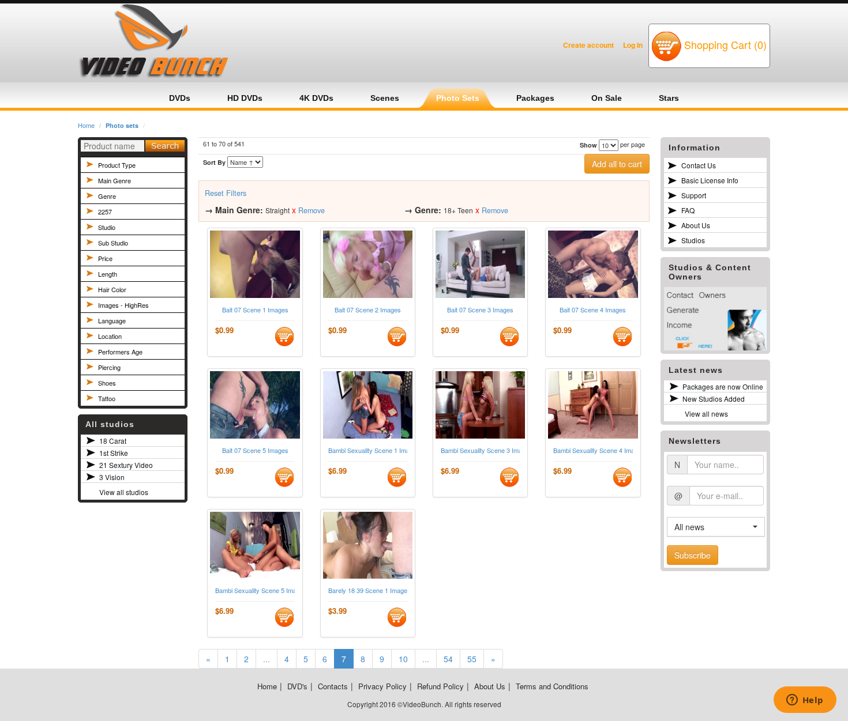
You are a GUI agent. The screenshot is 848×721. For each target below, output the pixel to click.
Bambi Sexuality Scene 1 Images (367, 450)
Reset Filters (225, 193)
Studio (106, 227)
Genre (107, 196)
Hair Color (112, 289)
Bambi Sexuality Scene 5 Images (254, 590)
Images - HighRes (123, 304)
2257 (105, 211)
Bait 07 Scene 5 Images (255, 450)
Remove (311, 210)
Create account (588, 45)
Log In (633, 45)
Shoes (107, 382)
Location (110, 336)
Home (86, 125)
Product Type (117, 164)
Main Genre (114, 180)
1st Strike (113, 453)
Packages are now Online (722, 386)
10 (403, 659)
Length (107, 273)
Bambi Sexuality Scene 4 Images (592, 450)
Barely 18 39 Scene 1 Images (367, 590)
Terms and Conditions (552, 686)
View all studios (123, 492)
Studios (693, 240)
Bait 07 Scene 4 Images (593, 309)
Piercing (109, 367)
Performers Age (120, 351)
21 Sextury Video (126, 465)
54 (448, 659)
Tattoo (106, 398)
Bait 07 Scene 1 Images (255, 309)
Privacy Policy (382, 686)
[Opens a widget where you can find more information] (804, 700)
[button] (716, 527)
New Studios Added (713, 398)
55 (471, 659)
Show (588, 145)
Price (105, 258)
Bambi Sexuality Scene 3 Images (480, 450)
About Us (695, 225)
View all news (706, 413)
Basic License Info (709, 180)
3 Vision (112, 477)
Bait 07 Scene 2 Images (368, 309)
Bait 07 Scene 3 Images (480, 309)
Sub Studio (113, 242)
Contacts (333, 686)
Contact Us (698, 165)
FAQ (688, 210)
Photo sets (122, 125)
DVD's (297, 686)
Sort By (214, 162)
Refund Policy (440, 686)
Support (693, 195)
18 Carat (112, 441)
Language (112, 320)
